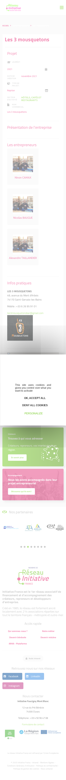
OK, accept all (35, 398)
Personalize (34, 413)
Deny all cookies (35, 405)
